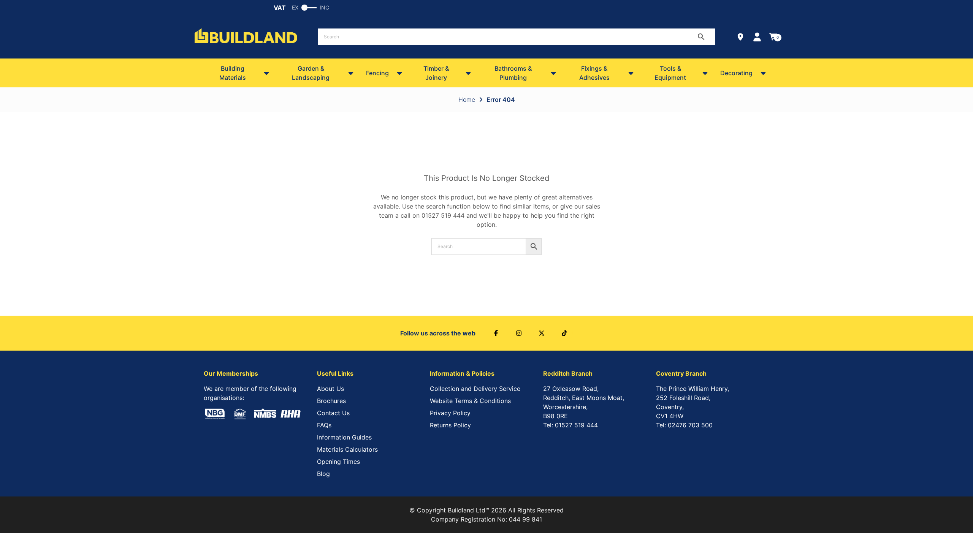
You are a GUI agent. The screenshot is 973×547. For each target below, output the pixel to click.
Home (466, 99)
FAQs (324, 425)
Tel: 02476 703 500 (684, 425)
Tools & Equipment (670, 73)
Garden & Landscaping (311, 73)
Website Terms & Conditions (470, 401)
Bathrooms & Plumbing (513, 73)
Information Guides (344, 437)
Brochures (331, 401)
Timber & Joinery (436, 73)
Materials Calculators (347, 449)
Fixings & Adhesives (594, 73)
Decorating (736, 73)
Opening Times (338, 461)
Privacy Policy (450, 413)
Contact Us (333, 413)
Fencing (377, 73)
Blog (323, 473)
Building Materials (232, 73)
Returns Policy (450, 425)
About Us (330, 388)
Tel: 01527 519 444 (570, 425)
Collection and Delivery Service (475, 388)
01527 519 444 (443, 215)
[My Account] (757, 36)
